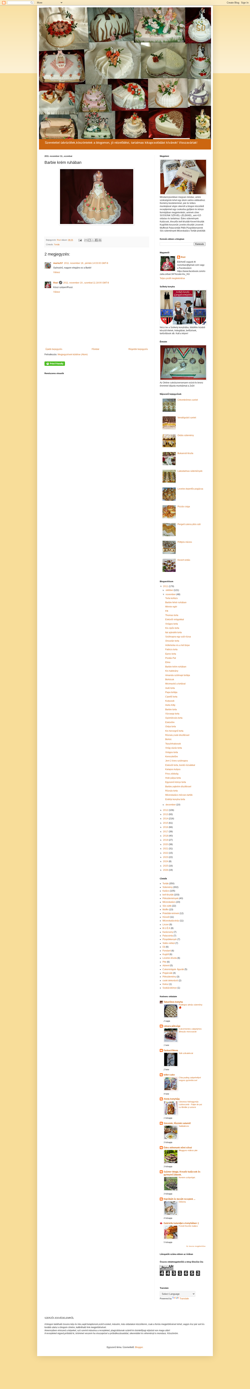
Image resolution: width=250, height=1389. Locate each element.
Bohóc (168, 739)
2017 (166, 831)
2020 (166, 844)
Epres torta (170, 654)
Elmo (167, 662)
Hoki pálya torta (173, 778)
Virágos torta (171, 624)
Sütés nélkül (169, 943)
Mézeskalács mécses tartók (179, 795)
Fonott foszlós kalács (188, 1226)
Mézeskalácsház (171, 920)
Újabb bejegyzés (53, 349)
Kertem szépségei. (187, 1177)
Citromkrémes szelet (188, 400)
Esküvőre (170, 722)
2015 (166, 823)
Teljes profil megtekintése (172, 278)
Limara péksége (172, 1026)
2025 (166, 866)
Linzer (166, 924)
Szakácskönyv (170, 988)
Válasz (56, 272)
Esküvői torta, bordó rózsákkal (180, 765)
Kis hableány (171, 671)
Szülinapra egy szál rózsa (178, 636)
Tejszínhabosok (173, 743)
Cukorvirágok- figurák (173, 969)
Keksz (166, 984)
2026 (166, 870)
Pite (164, 962)
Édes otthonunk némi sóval (178, 1147)
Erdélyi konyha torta (175, 799)
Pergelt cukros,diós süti (189, 524)
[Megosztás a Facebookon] (96, 240)
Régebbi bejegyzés (138, 349)
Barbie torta (171, 709)
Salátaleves (184, 1126)
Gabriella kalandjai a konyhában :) (181, 1223)
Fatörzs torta (171, 649)
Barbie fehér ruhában (175, 602)
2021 (166, 848)
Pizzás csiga (184, 506)
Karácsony (168, 932)
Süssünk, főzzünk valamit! (177, 1123)
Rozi (55, 282)
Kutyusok (169, 701)
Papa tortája (171, 692)
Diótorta (182, 1202)
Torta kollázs (171, 598)
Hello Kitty (170, 705)
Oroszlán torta (172, 641)
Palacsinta (168, 935)
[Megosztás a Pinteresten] (100, 240)
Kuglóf (166, 954)
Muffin (166, 909)
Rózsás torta (171, 790)
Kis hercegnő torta (174, 731)
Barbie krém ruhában (175, 666)
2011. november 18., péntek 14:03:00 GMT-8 (86, 263)
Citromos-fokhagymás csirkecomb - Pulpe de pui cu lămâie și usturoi (190, 1104)
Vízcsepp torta (172, 713)
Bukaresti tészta (185, 453)
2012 (166, 810)
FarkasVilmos (171, 1050)
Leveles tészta (170, 958)
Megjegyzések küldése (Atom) (73, 354)
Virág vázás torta (173, 748)
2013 (166, 814)
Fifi (166, 611)
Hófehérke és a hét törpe (177, 645)
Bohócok (169, 679)
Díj (164, 947)
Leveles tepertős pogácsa (190, 489)
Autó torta (170, 688)
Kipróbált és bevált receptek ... (179, 1199)
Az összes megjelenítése (196, 1246)
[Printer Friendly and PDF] (54, 365)
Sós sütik (167, 906)
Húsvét (166, 917)
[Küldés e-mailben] (86, 240)
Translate (184, 1298)
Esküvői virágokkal (174, 619)
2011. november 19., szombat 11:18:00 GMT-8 (86, 282)
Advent (166, 965)
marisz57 (58, 263)
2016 (166, 827)
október (170, 590)
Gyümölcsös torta (173, 718)
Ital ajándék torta (173, 632)
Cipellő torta (171, 696)
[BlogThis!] (89, 240)
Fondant (167, 950)
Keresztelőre (171, 756)
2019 (166, 840)
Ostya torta (170, 726)
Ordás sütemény (186, 435)
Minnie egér (171, 606)
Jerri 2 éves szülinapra (176, 760)
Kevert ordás (184, 560)
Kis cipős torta (172, 628)
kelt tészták (168, 894)
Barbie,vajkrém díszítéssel (178, 786)
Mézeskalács (169, 902)
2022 (166, 853)
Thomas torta (171, 615)
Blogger (139, 1347)
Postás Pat (170, 658)
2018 (166, 835)
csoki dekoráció (170, 980)
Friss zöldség (171, 773)
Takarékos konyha (173, 1002)
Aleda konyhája (172, 1099)
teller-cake (169, 1075)
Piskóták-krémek (171, 913)
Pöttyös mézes (185, 542)
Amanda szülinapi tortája (177, 675)
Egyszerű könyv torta (175, 782)
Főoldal (95, 349)
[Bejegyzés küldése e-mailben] (80, 240)
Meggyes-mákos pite (188, 1150)
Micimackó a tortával (175, 683)
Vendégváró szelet (187, 417)
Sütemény (168, 887)
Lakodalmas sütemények (190, 471)
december (171, 804)
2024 (166, 861)
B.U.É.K (166, 928)
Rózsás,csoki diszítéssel (177, 735)
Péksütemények (170, 898)
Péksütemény (169, 976)
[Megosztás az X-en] (93, 240)
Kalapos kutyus (172, 769)
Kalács (166, 891)
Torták (57, 244)
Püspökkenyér (170, 939)
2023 (166, 857)
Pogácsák (167, 973)
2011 (166, 586)
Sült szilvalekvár (186, 1053)
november (171, 594)
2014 (166, 818)
